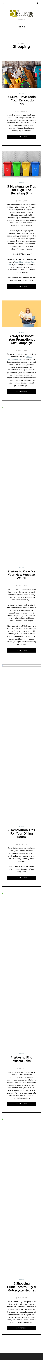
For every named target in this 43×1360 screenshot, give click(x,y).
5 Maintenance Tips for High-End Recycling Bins (21, 190)
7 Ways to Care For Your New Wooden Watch (21, 574)
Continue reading (21, 137)
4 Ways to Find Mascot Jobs (21, 1059)
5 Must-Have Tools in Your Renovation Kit (21, 100)
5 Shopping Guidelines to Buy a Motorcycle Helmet (21, 1287)
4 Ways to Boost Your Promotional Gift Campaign (22, 339)
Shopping (22, 93)
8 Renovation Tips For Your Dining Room (21, 833)
